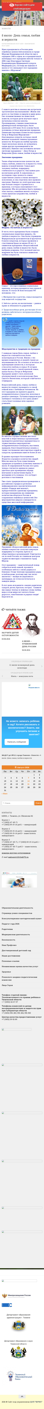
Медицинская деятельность (16, 934)
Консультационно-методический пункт (22, 918)
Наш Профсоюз (9, 945)
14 (28, 781)
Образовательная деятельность (17, 908)
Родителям (7, 929)
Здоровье (6, 972)
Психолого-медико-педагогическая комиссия (19, 978)
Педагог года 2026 (10, 924)
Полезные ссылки (10, 961)
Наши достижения (11, 956)
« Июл (4, 793)
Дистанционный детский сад (16, 950)
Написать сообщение (16, 742)
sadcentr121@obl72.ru (18, 857)
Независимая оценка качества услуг (20, 966)
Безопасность (8, 940)
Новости (6, 28)
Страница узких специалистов (17, 913)
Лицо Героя (7, 985)
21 (28, 784)
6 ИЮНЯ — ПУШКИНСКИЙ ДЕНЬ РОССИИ (29, 644)
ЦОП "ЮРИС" (36, 1402)
